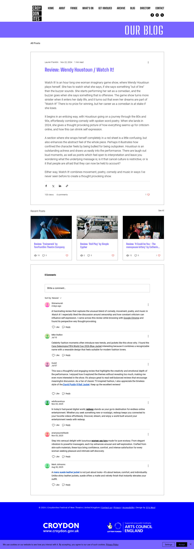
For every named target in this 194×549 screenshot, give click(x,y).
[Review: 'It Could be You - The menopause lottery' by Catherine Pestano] (143, 227)
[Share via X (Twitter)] (53, 186)
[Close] (190, 544)
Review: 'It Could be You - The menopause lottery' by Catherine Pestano (142, 245)
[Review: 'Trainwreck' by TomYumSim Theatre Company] (51, 227)
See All (161, 210)
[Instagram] (157, 15)
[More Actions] (148, 304)
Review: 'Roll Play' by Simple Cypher (94, 245)
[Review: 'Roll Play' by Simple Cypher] (97, 227)
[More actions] (148, 62)
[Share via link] (67, 186)
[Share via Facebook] (46, 186)
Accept (182, 544)
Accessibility (128, 507)
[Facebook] (152, 15)
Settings (168, 544)
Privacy (117, 507)
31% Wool (150, 507)
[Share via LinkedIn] (60, 186)
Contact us (106, 507)
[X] (162, 15)
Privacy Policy (112, 544)
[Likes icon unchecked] (53, 327)
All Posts (35, 43)
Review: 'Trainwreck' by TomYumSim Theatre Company (49, 245)
